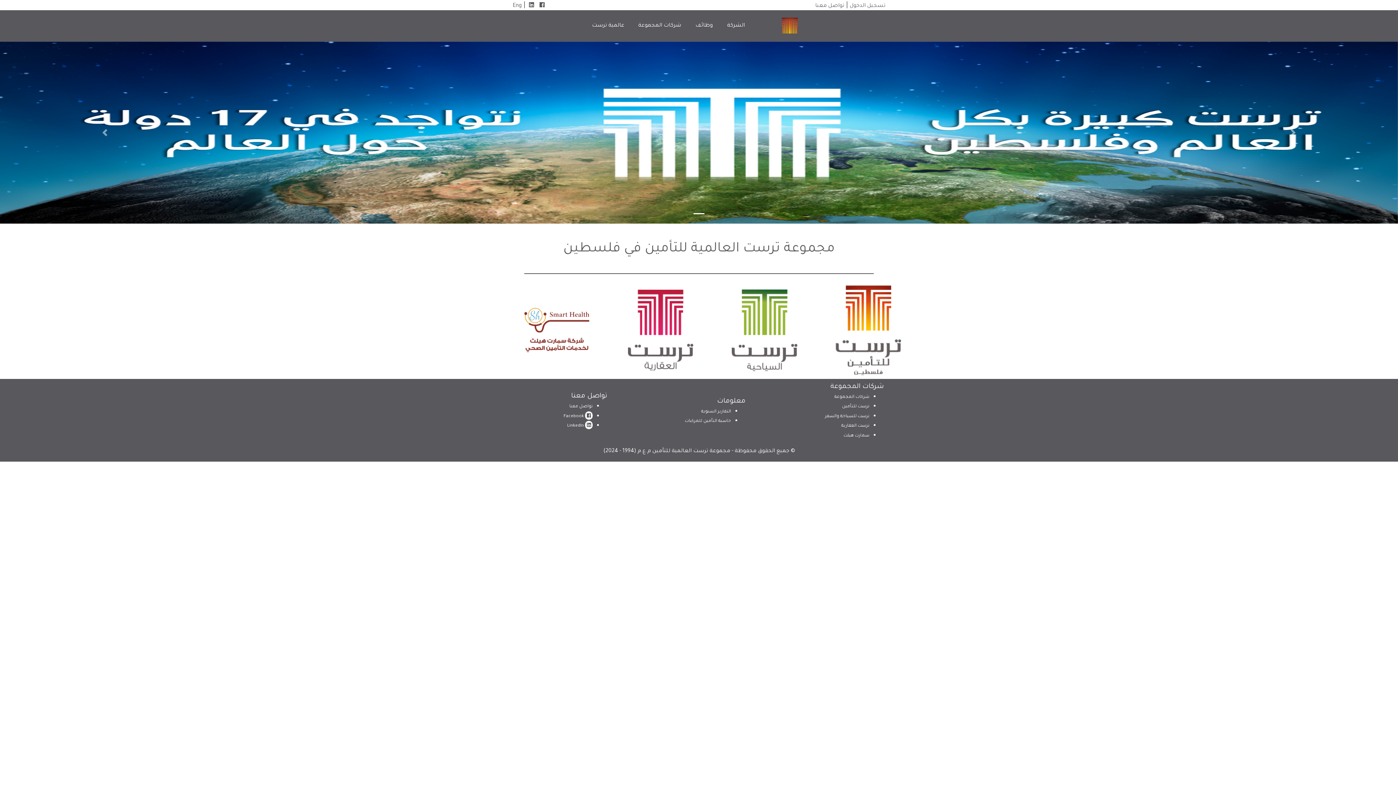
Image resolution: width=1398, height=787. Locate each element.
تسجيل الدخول (867, 6)
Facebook (574, 416)
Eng (517, 6)
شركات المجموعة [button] (659, 26)
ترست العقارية (855, 426)
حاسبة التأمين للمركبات (708, 421)
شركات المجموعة (851, 397)
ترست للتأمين (855, 406)
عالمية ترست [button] (608, 26)
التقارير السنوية (716, 412)
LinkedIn (576, 426)
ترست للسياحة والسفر (847, 416)
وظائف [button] (704, 26)
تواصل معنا (829, 6)
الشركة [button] (736, 26)
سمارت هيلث (856, 436)
